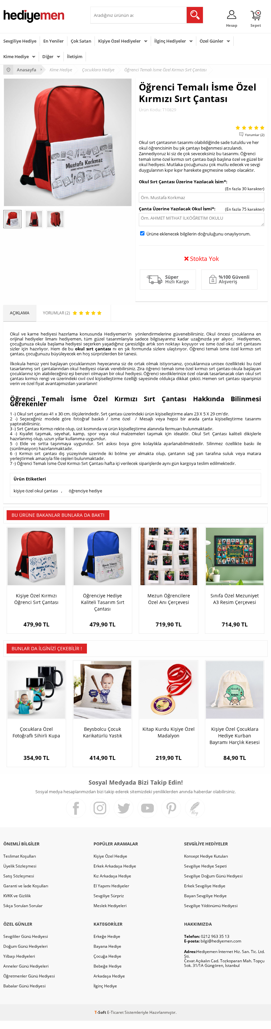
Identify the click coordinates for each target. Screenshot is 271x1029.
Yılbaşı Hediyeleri (19, 956)
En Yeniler (53, 41)
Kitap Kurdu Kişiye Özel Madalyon (168, 732)
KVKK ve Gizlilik (17, 896)
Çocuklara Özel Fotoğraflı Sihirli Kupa (36, 732)
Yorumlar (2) (254, 134)
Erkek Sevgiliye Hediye (204, 886)
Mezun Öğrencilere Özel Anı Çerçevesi (168, 598)
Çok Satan (81, 41)
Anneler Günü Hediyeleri (26, 966)
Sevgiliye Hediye (19, 41)
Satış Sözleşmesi (18, 876)
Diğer (48, 56)
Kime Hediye (16, 56)
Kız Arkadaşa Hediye (112, 876)
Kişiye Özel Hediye (110, 856)
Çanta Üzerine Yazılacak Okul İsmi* (176, 209)
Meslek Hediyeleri (110, 905)
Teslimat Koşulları (19, 856)
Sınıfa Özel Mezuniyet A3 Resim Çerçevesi (235, 598)
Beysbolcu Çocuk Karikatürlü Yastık (102, 732)
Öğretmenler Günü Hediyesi (29, 976)
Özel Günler (211, 41)
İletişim (74, 56)
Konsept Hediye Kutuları (206, 856)
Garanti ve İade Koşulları (25, 886)
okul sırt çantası (93, 349)
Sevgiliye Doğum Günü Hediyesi (213, 876)
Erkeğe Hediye (107, 936)
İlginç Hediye (105, 986)
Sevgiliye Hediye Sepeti (205, 866)
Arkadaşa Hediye (109, 976)
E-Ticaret (115, 1012)
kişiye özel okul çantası (36, 491)
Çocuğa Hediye (107, 956)
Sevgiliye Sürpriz (109, 896)
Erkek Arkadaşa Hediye (115, 866)
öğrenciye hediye (85, 491)
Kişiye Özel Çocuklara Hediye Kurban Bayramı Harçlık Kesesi (235, 735)
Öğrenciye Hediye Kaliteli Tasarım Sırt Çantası (102, 602)
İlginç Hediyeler (170, 41)
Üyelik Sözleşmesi (19, 866)
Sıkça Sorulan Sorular (23, 905)
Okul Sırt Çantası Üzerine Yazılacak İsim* (182, 182)
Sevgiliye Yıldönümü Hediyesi (211, 905)
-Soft (101, 1012)
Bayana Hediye (107, 946)
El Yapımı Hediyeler (111, 886)
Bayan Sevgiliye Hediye (205, 896)
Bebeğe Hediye (108, 966)
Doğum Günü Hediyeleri (25, 946)
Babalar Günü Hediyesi (24, 986)
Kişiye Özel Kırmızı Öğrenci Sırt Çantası (36, 598)
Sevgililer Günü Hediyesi (25, 936)
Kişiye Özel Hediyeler (119, 41)
